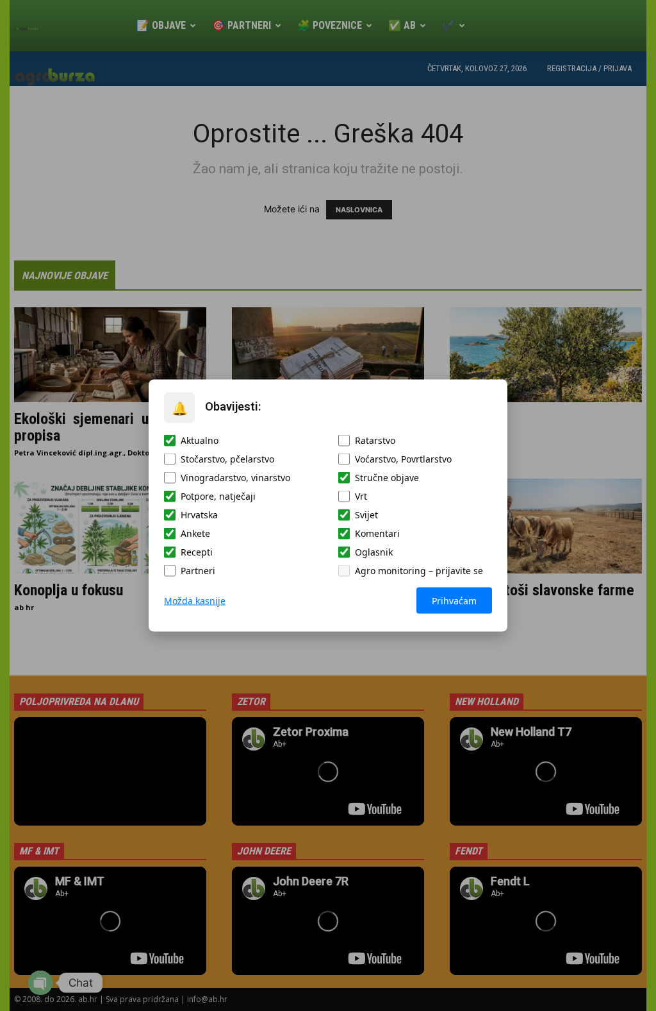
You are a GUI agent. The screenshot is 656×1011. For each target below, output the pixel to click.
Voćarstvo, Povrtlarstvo (403, 459)
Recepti (197, 552)
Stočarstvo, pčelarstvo (227, 459)
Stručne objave (387, 478)
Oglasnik (374, 552)
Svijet (366, 515)
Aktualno (199, 440)
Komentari (377, 533)
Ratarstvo (375, 440)
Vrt (361, 496)
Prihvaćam (454, 601)
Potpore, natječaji (218, 496)
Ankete (195, 533)
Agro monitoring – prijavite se (419, 571)
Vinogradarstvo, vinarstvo (235, 478)
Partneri (198, 571)
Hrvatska (199, 515)
